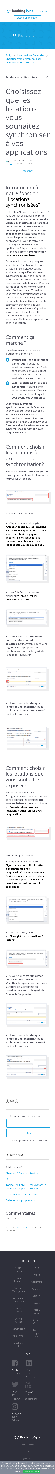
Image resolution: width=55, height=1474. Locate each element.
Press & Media (36, 1311)
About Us (36, 1288)
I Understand (31, 1471)
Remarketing (18, 1328)
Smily (9, 55)
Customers (36, 1281)
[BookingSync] (27, 1437)
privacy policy (16, 1468)
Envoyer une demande (27, 17)
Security (36, 1295)
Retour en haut (14, 1154)
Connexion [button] (44, 11)
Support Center (37, 1322)
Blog (36, 1267)
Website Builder (18, 1269)
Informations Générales (30, 55)
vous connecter (24, 1227)
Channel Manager (18, 1279)
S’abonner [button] (27, 171)
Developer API (18, 1345)
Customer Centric (18, 1310)
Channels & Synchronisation (22, 1173)
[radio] (28, 1123)
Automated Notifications (18, 1300)
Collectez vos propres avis (20, 1200)
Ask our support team (36, 1333)
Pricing (36, 1274)
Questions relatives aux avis (22, 1194)
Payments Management (18, 1290)
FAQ (8, 1179)
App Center (18, 1335)
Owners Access (18, 1320)
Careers (36, 1302)
